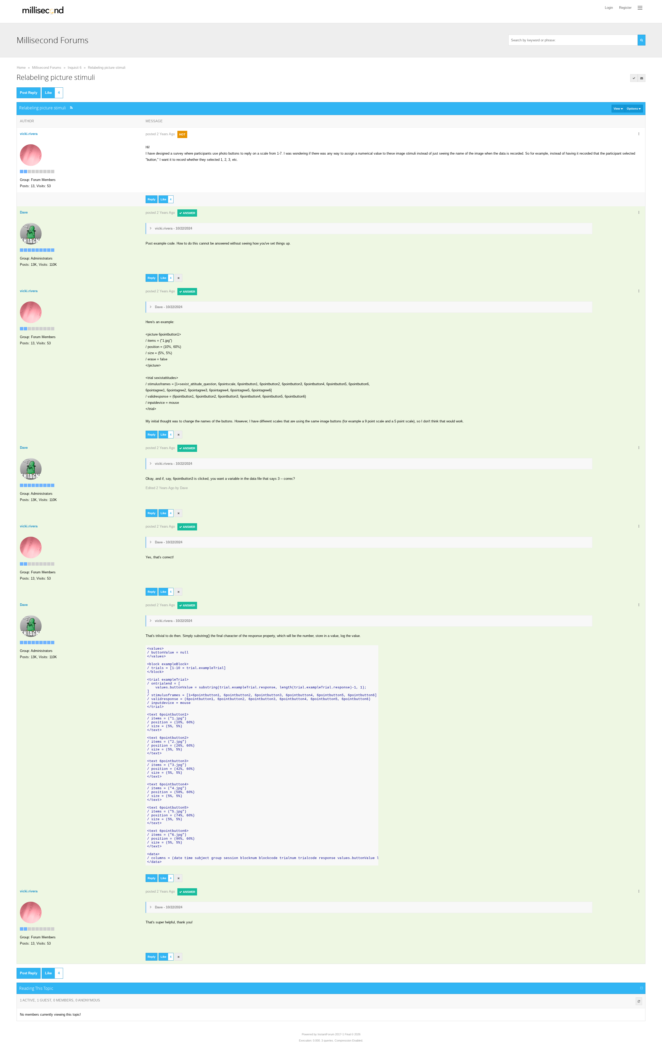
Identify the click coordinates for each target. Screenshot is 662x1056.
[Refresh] (639, 1001)
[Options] (638, 134)
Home (21, 68)
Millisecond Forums (46, 68)
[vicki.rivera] (31, 155)
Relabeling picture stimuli (106, 68)
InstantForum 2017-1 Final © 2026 (339, 1034)
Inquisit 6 (74, 68)
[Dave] (31, 233)
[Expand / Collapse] (641, 988)
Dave (184, 488)
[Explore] (640, 8)
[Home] (43, 11)
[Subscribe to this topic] (641, 78)
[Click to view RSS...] (71, 108)
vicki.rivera (28, 134)
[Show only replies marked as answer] (634, 78)
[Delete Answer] (178, 278)
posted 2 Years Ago (160, 134)
